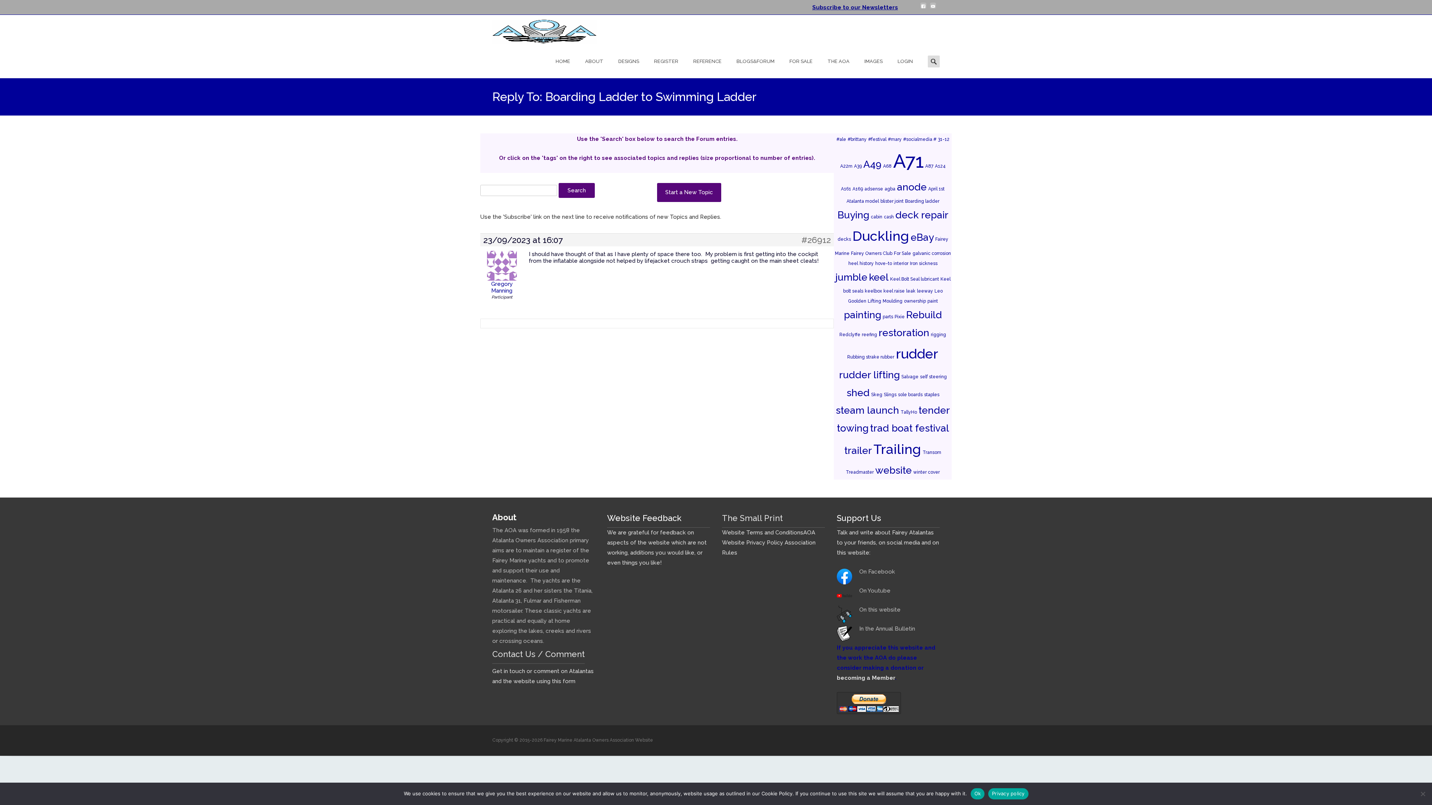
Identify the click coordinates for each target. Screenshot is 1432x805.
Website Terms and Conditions (762, 532)
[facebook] (923, 8)
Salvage (909, 376)
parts (888, 316)
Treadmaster (860, 472)
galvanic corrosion (932, 253)
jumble (851, 277)
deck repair (921, 215)
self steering (933, 376)
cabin (876, 217)
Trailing (897, 449)
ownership (915, 301)
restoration (904, 332)
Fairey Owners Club (871, 253)
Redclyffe (849, 334)
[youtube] (933, 8)
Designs (628, 61)
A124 (940, 166)
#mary (895, 139)
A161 (846, 189)
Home (563, 61)
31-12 (943, 139)
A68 (887, 166)
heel (853, 263)
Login (905, 61)
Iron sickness (924, 263)
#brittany (857, 139)
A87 (929, 166)
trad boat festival (909, 428)
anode (912, 187)
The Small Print (752, 518)
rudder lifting (869, 375)
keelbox (873, 291)
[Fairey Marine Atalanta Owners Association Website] (538, 30)
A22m (846, 166)
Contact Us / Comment (538, 654)
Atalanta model (863, 201)
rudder (917, 354)
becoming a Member (866, 678)
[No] (1422, 794)
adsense (873, 189)
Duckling (880, 236)
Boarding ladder (922, 201)
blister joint (892, 201)
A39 (858, 166)
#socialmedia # (919, 139)
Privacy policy (1008, 793)
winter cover (926, 472)
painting (862, 315)
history (867, 263)
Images (873, 61)
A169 (857, 189)
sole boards (910, 394)
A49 (872, 164)
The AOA (839, 61)
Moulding (892, 301)
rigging (938, 334)
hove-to (883, 263)
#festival (877, 139)
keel (879, 277)
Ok (977, 793)
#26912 (816, 240)
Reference (707, 61)
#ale (841, 139)
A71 (908, 161)
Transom (932, 452)
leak (911, 291)
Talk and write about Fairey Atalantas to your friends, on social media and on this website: (888, 542)
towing (853, 428)
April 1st (936, 189)
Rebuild (924, 315)
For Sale (801, 61)
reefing (869, 334)
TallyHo (909, 412)
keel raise (894, 291)
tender (934, 410)
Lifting (874, 301)
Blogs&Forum (756, 61)
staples (931, 394)
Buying (853, 215)
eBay (922, 237)
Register (666, 61)
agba (890, 189)
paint (932, 301)
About (594, 61)
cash (889, 217)
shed (858, 392)
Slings (890, 394)
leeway (925, 291)
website (893, 470)
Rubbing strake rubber (870, 357)
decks (844, 239)
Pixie (900, 316)
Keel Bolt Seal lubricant (914, 279)
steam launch (867, 410)
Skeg (876, 394)
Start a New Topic (689, 192)
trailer (858, 450)
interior (901, 263)
